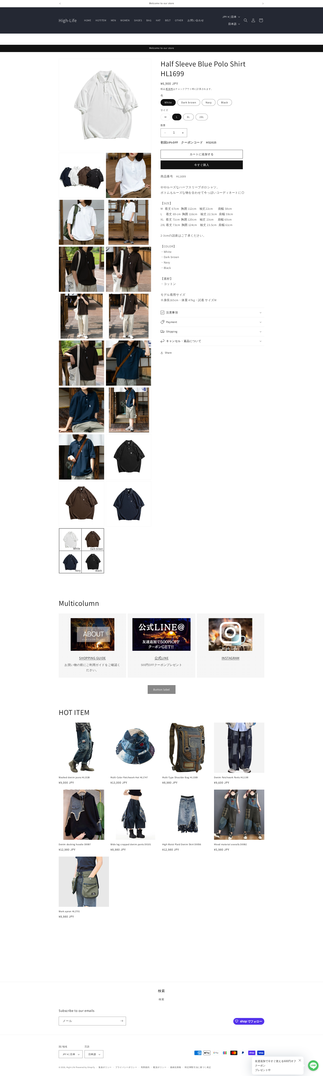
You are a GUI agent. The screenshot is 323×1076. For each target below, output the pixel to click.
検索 (161, 999)
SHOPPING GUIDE (92, 658)
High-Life (70, 1067)
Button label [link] (161, 689)
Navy (209, 102)
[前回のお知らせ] (60, 3)
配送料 (169, 89)
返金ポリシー (105, 1067)
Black (224, 102)
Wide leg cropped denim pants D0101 (130, 844)
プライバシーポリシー (126, 1067)
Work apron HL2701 (69, 911)
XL (188, 117)
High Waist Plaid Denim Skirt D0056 (181, 844)
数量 (163, 125)
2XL (201, 117)
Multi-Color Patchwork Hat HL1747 (129, 777)
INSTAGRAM (230, 658)
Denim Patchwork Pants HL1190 (231, 777)
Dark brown (188, 102)
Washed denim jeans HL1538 (74, 777)
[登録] (122, 1020)
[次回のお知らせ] (263, 3)
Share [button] (168, 352)
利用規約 (145, 1067)
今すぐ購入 (201, 165)
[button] (246, 20)
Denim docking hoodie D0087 (75, 844)
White (168, 102)
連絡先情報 (175, 1067)
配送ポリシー (159, 1067)
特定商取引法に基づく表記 (198, 1067)
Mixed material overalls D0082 (230, 844)
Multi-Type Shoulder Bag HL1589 (180, 777)
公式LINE (162, 658)
